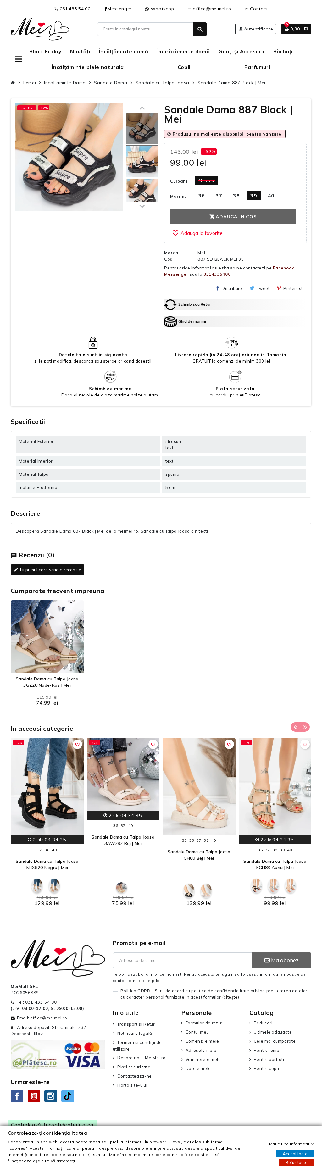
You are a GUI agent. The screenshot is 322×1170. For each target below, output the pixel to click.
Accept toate (295, 1153)
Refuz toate (297, 1162)
